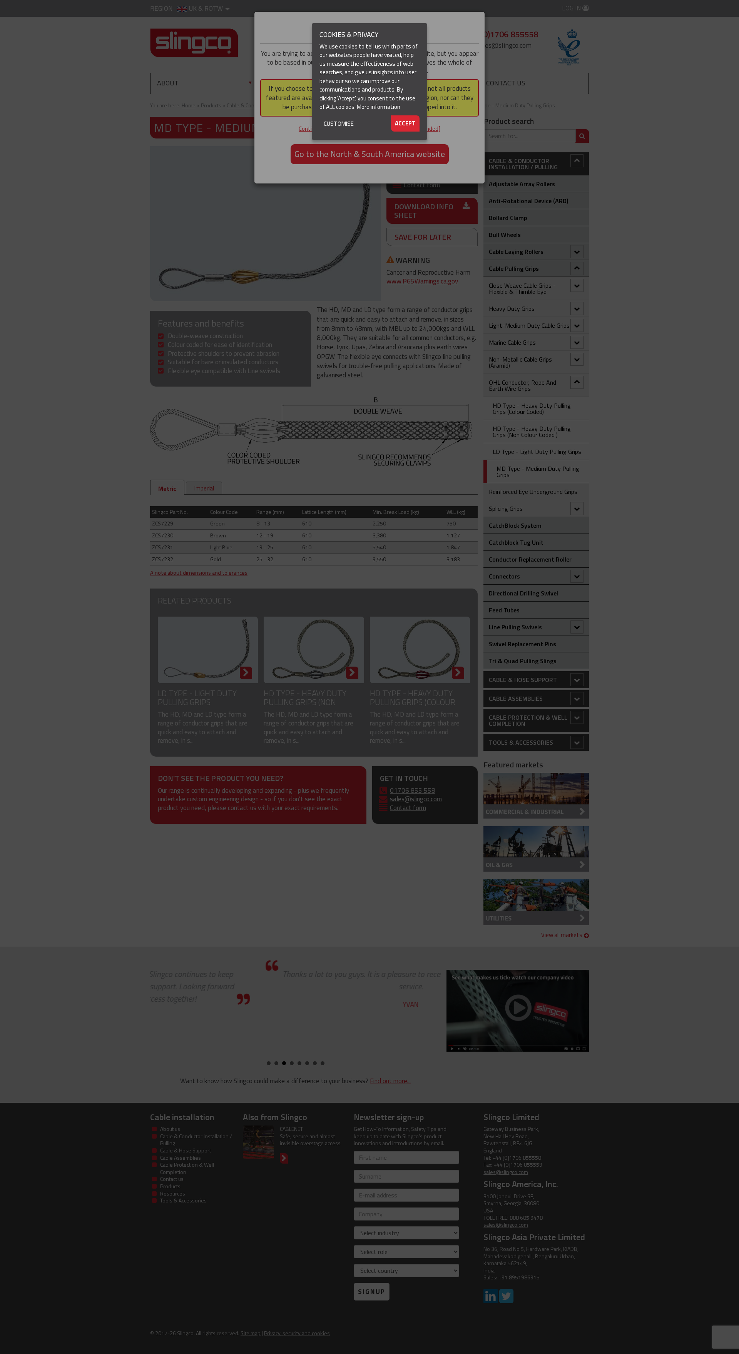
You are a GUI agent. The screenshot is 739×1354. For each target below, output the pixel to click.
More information (378, 106)
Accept (405, 123)
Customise (339, 123)
